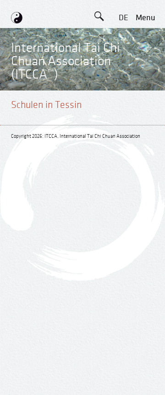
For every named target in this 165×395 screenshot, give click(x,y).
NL (123, 141)
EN (123, 38)
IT (123, 121)
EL (123, 59)
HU (123, 162)
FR (123, 79)
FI (123, 100)
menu (145, 17)
